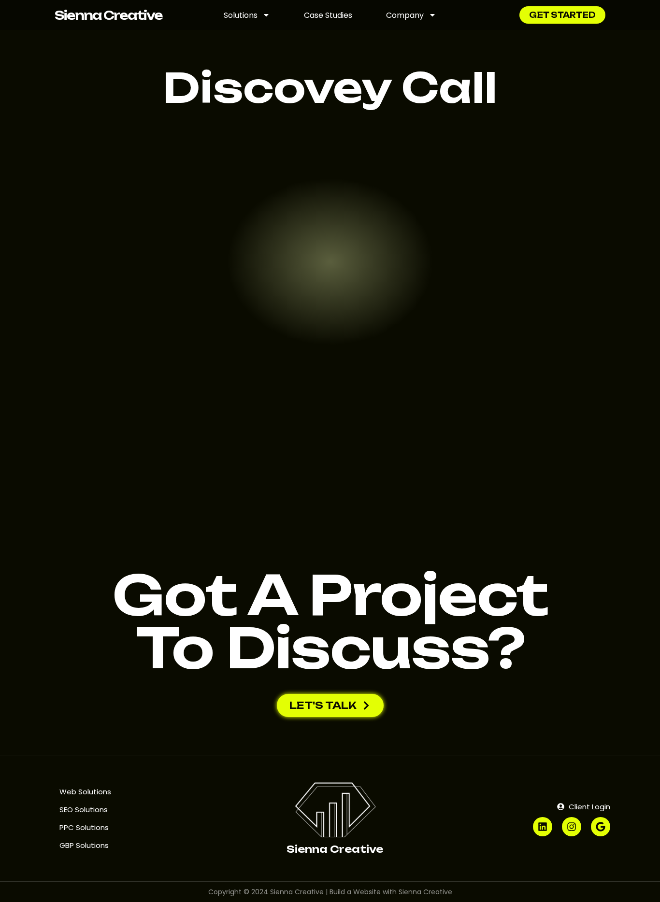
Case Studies (328, 15)
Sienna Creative (108, 15)
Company (405, 15)
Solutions (241, 15)
